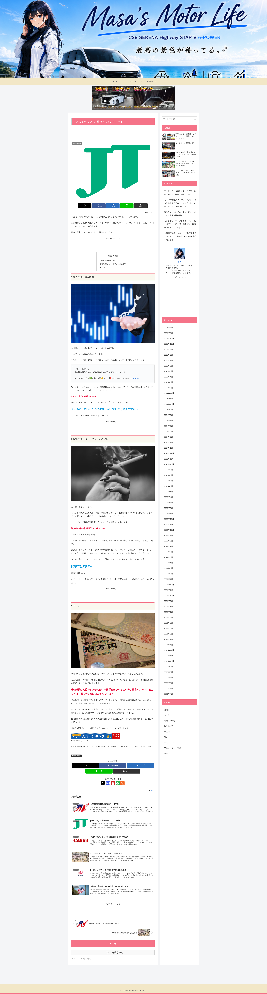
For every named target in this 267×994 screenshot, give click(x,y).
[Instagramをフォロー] (108, 783)
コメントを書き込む (113, 952)
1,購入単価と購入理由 (108, 260)
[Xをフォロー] (103, 783)
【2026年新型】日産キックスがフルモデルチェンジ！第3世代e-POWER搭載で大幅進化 (180, 236)
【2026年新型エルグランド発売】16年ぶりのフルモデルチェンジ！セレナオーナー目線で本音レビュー (180, 203)
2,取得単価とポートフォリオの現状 (113, 264)
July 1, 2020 (134, 378)
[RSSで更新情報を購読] (122, 783)
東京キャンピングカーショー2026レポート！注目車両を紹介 (180, 213)
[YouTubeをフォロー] (113, 783)
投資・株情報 (77, 756)
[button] (141, 205)
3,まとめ (103, 267)
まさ (179, 262)
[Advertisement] (113, 134)
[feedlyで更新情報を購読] (118, 783)
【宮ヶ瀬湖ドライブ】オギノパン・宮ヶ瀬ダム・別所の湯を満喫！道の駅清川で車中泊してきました (180, 224)
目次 (110, 256)
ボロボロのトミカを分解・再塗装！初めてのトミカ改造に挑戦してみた (180, 192)
